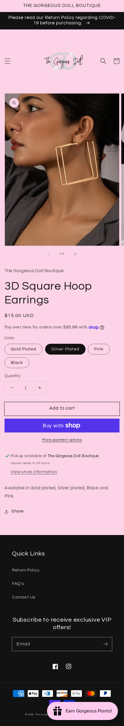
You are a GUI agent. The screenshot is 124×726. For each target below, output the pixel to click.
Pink (99, 349)
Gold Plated (23, 349)
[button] (7, 61)
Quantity (12, 376)
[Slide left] (48, 254)
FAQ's (18, 584)
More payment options (62, 440)
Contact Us (24, 597)
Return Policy (26, 570)
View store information (34, 472)
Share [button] (17, 511)
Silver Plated (65, 349)
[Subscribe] (105, 644)
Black (17, 363)
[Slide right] (75, 254)
